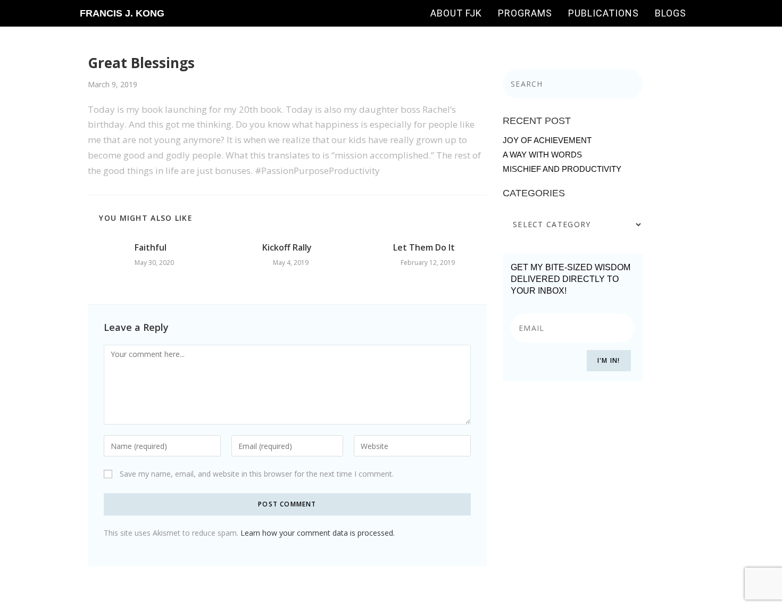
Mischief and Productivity (562, 168)
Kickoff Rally (287, 247)
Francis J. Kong (122, 13)
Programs (525, 13)
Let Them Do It (424, 247)
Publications (603, 13)
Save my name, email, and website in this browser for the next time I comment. (257, 474)
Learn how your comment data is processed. (317, 533)
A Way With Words (542, 154)
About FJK (456, 13)
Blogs (670, 13)
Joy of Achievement (547, 140)
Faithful (151, 247)
